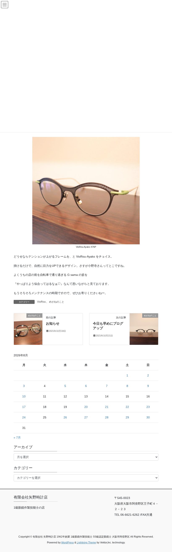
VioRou (41, 301)
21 (106, 407)
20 (86, 407)
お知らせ (52, 323)
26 (65, 417)
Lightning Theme (86, 542)
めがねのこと (56, 301)
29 (127, 417)
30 (148, 417)
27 (86, 417)
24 (24, 417)
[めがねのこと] (28, 329)
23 (148, 407)
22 (127, 407)
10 (24, 396)
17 (24, 407)
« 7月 (17, 437)
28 (106, 417)
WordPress (67, 542)
